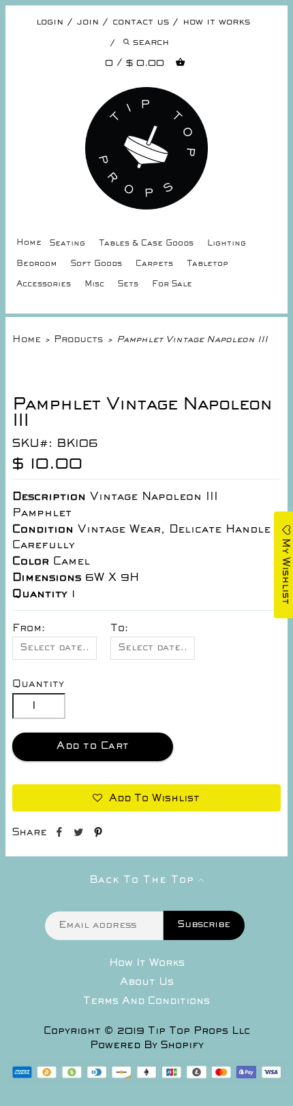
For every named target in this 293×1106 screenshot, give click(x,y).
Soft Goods (96, 264)
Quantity (38, 684)
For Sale (172, 284)
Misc (94, 284)
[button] (146, 797)
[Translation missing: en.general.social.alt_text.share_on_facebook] (60, 834)
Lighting (226, 244)
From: (28, 628)
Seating (67, 244)
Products (78, 339)
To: (119, 628)
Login (49, 22)
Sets (128, 284)
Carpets (154, 264)
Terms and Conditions (146, 1001)
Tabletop (207, 264)
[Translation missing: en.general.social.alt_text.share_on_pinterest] (98, 834)
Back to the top (143, 880)
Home (29, 243)
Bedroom (36, 264)
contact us (140, 22)
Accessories (43, 284)
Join (88, 22)
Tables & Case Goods (146, 244)
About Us (147, 982)
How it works (216, 22)
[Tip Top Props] (146, 97)
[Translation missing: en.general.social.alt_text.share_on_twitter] (80, 834)
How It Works (147, 963)
